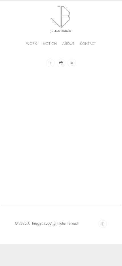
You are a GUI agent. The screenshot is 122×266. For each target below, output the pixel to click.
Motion (50, 43)
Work (31, 43)
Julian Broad (61, 19)
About (68, 43)
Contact (88, 43)
